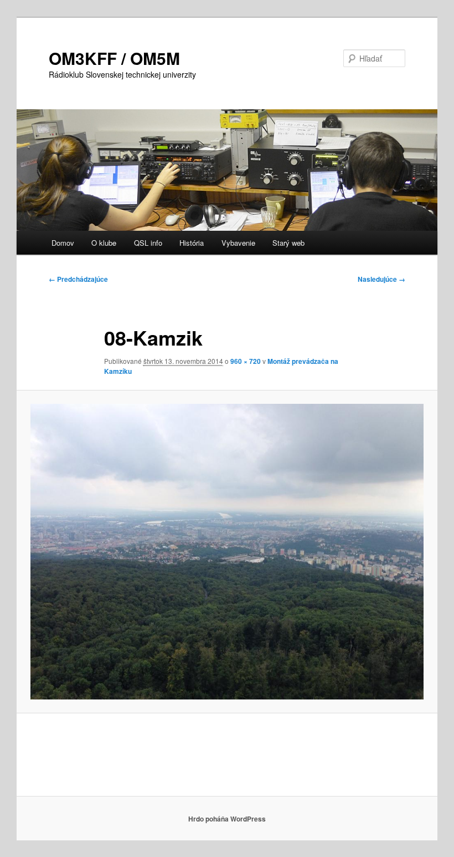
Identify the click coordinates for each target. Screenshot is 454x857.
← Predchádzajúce (78, 279)
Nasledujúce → (381, 279)
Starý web (288, 242)
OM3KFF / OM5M (114, 58)
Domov (62, 242)
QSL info (148, 242)
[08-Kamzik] (227, 551)
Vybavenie (238, 242)
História (191, 242)
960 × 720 (245, 361)
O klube (103, 242)
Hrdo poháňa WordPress (227, 819)
